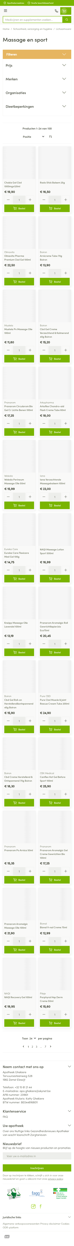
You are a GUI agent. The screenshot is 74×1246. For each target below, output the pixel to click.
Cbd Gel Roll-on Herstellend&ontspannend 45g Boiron (18, 703)
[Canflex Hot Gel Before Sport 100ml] (55, 754)
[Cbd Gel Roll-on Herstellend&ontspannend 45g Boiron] (19, 677)
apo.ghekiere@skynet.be (35, 1091)
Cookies (65, 1223)
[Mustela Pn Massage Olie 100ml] (19, 306)
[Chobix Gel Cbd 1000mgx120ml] (19, 163)
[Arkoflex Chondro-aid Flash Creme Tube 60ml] (55, 383)
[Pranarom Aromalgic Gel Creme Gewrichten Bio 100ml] (55, 827)
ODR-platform (11, 1227)
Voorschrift (23, 1135)
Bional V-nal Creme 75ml (53, 927)
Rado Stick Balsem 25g (52, 182)
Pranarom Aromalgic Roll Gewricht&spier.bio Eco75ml (54, 626)
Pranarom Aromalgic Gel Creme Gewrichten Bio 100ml (54, 853)
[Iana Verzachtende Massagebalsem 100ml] (55, 456)
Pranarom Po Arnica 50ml (18, 850)
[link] (24, 1046)
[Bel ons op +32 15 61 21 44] (56, 11)
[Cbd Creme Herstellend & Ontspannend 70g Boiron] (19, 754)
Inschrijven (37, 1168)
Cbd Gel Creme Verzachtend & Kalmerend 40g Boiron (54, 332)
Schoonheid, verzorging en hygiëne (32, 28)
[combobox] (33, 19)
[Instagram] (33, 1206)
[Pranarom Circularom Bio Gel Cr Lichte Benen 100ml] (19, 383)
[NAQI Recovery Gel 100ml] (19, 974)
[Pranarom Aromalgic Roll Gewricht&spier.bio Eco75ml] (55, 603)
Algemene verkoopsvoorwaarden (21, 1223)
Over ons (8, 1131)
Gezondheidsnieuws (43, 1131)
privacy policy (55, 1178)
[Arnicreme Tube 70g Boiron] (55, 233)
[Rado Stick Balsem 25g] (55, 163)
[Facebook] (40, 1206)
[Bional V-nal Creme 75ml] (55, 904)
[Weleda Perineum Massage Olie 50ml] (19, 456)
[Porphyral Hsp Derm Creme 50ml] (55, 974)
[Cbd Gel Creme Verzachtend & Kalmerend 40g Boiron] (55, 306)
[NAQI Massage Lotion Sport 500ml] (55, 530)
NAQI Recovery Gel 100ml (18, 997)
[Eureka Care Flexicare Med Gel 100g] (19, 530)
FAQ (5, 1116)
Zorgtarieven (38, 1135)
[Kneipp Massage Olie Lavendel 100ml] (19, 603)
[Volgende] (49, 1046)
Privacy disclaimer (50, 1223)
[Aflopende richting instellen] (50, 136)
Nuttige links (22, 1131)
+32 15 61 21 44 (23, 1087)
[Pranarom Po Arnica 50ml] (19, 827)
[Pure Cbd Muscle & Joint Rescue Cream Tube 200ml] (55, 677)
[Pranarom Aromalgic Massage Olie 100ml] (19, 904)
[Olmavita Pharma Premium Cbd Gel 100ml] (19, 233)
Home (6, 28)
